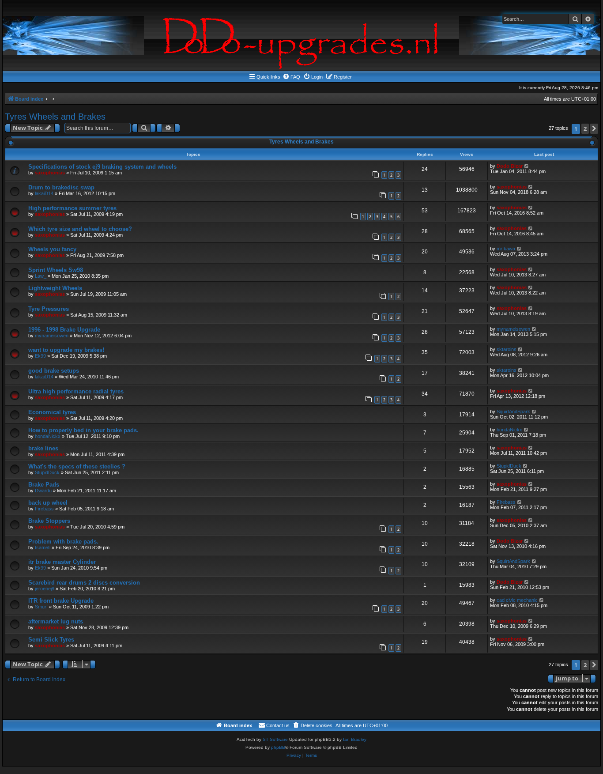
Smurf (41, 606)
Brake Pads (43, 484)
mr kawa (506, 248)
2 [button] (585, 128)
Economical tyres (52, 412)
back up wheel (48, 502)
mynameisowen (51, 335)
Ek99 (40, 356)
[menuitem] (291, 77)
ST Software (275, 739)
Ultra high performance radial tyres (76, 391)
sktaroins (506, 349)
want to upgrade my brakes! (66, 350)
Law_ (40, 276)
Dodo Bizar (510, 166)
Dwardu (43, 490)
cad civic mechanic (517, 600)
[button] (594, 129)
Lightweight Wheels (55, 288)
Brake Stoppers (49, 520)
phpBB (278, 747)
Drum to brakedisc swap (61, 187)
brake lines (43, 448)
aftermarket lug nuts (55, 621)
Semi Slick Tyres (51, 639)
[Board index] (301, 35)
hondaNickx (47, 436)
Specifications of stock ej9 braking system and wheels (102, 166)
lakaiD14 (44, 193)
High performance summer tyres (72, 208)
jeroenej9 (44, 588)
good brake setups (53, 370)
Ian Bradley (354, 739)
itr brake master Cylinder (62, 562)
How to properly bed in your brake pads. (83, 430)
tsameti (42, 547)
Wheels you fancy (52, 249)
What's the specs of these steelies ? (76, 466)
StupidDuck (47, 472)
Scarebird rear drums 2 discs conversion (84, 582)
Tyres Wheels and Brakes (55, 116)
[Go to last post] (527, 166)
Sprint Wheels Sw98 (55, 270)
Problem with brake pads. (63, 541)
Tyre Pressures (48, 309)
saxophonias (50, 172)
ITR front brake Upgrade (61, 600)
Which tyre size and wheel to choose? (80, 229)
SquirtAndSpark (513, 411)
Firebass (44, 508)
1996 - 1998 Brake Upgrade (64, 329)
